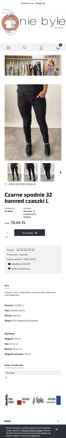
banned (24, 254)
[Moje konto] (41, 47)
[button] (8, 47)
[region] (33, 65)
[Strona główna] (33, 22)
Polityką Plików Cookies (32, 430)
